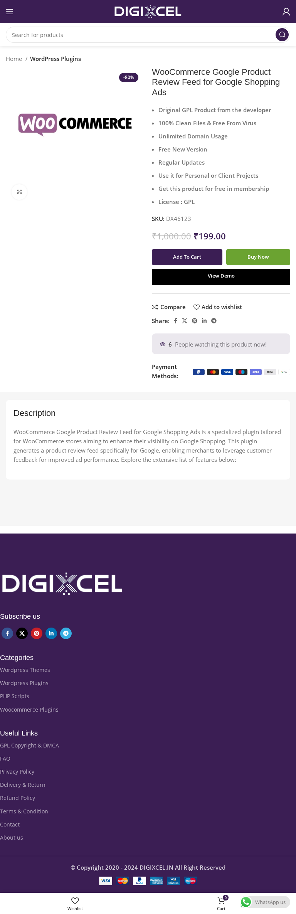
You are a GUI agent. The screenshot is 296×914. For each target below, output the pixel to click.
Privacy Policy (17, 771)
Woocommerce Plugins (29, 709)
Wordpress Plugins (24, 683)
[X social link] (185, 321)
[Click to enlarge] (19, 192)
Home (15, 58)
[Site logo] (148, 11)
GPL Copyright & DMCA (29, 745)
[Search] (282, 34)
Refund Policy (17, 797)
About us (11, 837)
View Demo (221, 275)
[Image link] (62, 583)
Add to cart (187, 256)
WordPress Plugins (55, 58)
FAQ (5, 758)
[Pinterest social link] (195, 321)
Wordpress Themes (25, 669)
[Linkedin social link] (204, 321)
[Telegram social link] (214, 321)
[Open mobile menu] (9, 11)
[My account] (286, 11)
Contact (10, 824)
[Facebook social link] (176, 321)
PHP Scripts (14, 696)
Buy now (258, 256)
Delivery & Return (22, 784)
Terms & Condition (24, 811)
